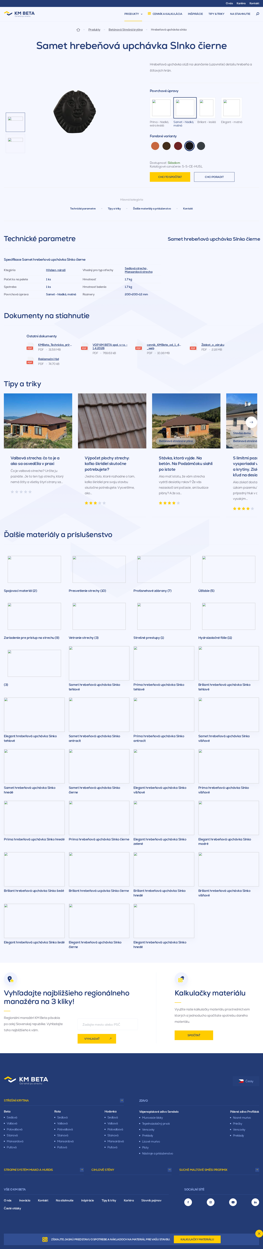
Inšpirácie (87, 1200)
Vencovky (148, 1129)
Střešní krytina (16, 1100)
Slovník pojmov (151, 1200)
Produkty (94, 29)
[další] (251, 422)
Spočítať (194, 1035)
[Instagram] (210, 1202)
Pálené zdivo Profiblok (244, 1111)
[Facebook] (188, 1202)
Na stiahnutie (65, 1200)
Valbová (12, 1123)
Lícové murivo (151, 1141)
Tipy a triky (114, 208)
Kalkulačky (197, 1239)
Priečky (237, 1123)
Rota (57, 1111)
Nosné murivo (242, 1117)
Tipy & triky (109, 1200)
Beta (7, 1111)
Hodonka (110, 1111)
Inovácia (24, 1200)
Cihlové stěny (102, 1170)
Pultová (12, 1147)
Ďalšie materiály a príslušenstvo (152, 208)
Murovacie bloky (152, 1117)
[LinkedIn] (255, 1202)
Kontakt (188, 208)
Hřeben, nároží (55, 270)
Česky (249, 1081)
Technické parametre (83, 208)
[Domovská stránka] (78, 29)
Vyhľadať (92, 1038)
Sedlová (12, 1117)
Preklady (147, 1135)
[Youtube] (233, 1202)
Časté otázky (12, 1208)
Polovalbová (14, 1129)
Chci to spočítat (170, 177)
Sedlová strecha (135, 268)
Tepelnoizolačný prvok (156, 1123)
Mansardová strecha (138, 272)
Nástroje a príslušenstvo (157, 1153)
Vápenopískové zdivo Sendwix (159, 1111)
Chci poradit (214, 177)
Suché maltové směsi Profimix (203, 1170)
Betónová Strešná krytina (125, 29)
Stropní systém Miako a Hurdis (28, 1170)
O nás (8, 1200)
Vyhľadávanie (257, 14)
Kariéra (129, 1200)
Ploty (145, 1147)
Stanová (12, 1135)
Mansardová (15, 1141)
